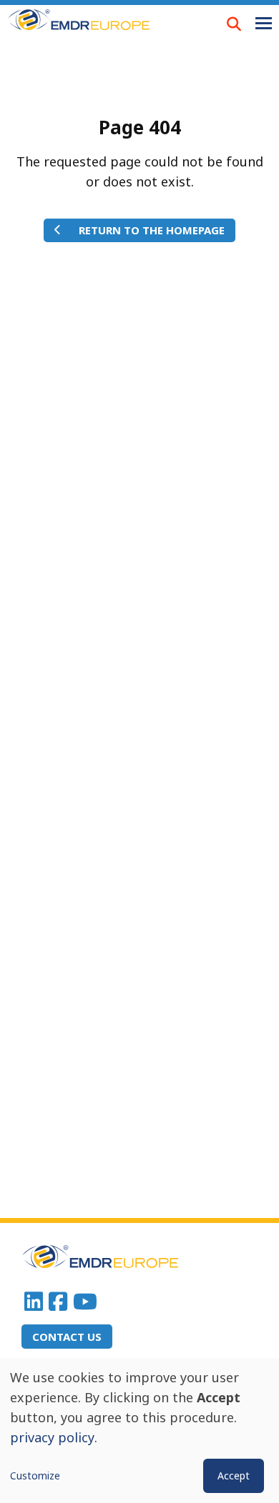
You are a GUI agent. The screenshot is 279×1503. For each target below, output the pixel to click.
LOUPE (234, 23)
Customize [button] (35, 1475)
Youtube (85, 1301)
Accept (233, 1475)
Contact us (67, 1336)
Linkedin (33, 1301)
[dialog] (139, 1430)
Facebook (58, 1301)
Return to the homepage (152, 230)
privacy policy (52, 1437)
